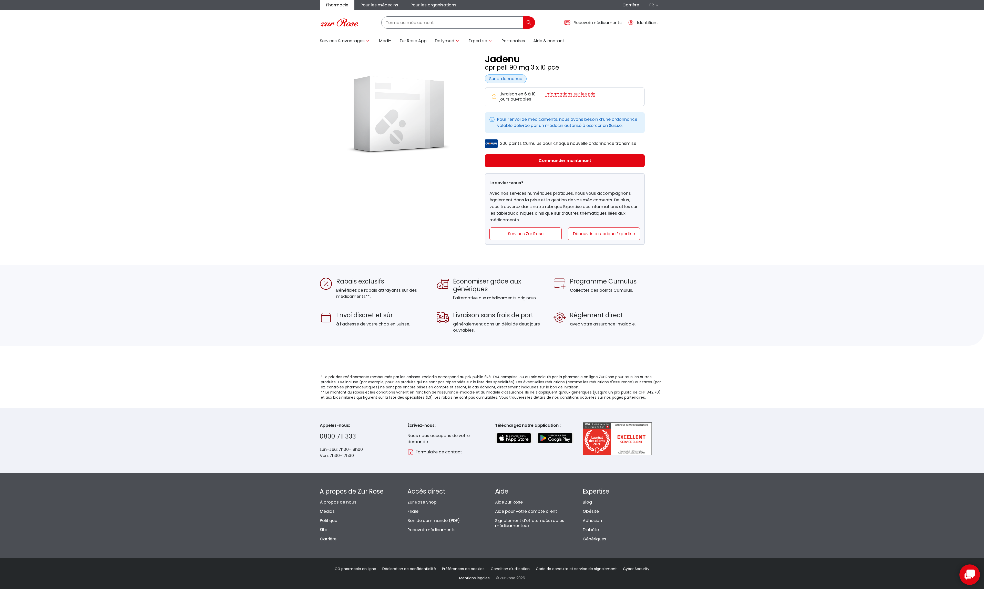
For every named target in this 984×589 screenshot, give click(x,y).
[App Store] (514, 438)
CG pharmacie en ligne (355, 568)
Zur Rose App (413, 41)
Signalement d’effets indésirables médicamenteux (529, 523)
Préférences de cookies (463, 568)
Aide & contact (548, 41)
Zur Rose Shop (422, 502)
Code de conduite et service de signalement (576, 568)
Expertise (478, 41)
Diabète (591, 530)
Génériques (594, 539)
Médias (327, 511)
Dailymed (444, 41)
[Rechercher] (529, 22)
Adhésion (592, 520)
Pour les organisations (433, 5)
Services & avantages (342, 41)
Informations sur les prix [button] (570, 94)
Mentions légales (474, 578)
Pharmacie (337, 5)
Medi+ (385, 41)
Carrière (630, 5)
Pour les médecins (379, 5)
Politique (328, 520)
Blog (587, 502)
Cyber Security (636, 568)
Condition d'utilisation (510, 568)
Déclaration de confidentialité (409, 568)
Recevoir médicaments (431, 530)
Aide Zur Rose (509, 502)
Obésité (591, 511)
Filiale (412, 511)
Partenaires (513, 41)
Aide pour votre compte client (526, 511)
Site (323, 530)
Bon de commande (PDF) (433, 520)
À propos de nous (338, 502)
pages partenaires (628, 397)
